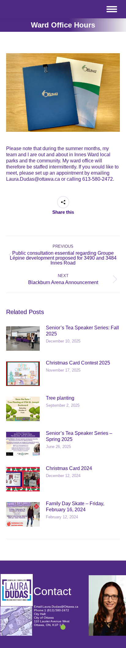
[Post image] (23, 338)
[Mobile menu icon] (112, 9)
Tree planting (60, 398)
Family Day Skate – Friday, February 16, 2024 (75, 506)
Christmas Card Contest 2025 (78, 362)
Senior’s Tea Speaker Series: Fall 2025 (82, 330)
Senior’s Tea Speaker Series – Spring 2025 (79, 436)
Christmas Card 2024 (69, 468)
